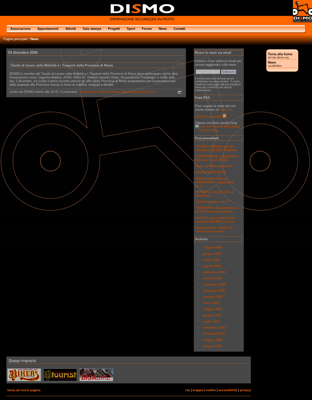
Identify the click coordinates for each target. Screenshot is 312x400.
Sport (131, 29)
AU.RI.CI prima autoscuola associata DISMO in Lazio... (216, 219)
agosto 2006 (212, 266)
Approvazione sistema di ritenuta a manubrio (214, 229)
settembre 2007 (214, 327)
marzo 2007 (211, 303)
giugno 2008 (212, 346)
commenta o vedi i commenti (101, 92)
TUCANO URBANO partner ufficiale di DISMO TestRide (215, 148)
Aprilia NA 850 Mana (210, 172)
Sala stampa (92, 29)
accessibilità (227, 390)
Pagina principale (15, 39)
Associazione (20, 29)
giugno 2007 (212, 315)
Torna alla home (280, 55)
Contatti (179, 29)
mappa (198, 390)
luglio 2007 (211, 321)
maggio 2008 (212, 340)
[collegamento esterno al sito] (24, 381)
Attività (70, 29)
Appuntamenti (47, 29)
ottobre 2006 (212, 278)
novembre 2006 (214, 284)
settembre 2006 (214, 272)
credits (210, 390)
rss (187, 390)
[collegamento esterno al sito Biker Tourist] (60, 381)
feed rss (226, 109)
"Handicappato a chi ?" (212, 202)
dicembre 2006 (214, 290)
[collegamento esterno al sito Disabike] (96, 381)
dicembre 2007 (214, 333)
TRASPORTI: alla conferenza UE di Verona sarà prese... (216, 209)
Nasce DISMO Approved (213, 166)
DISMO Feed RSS (209, 117)
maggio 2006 (212, 247)
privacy (245, 390)
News (275, 64)
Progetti (114, 29)
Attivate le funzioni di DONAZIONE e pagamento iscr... (214, 182)
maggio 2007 (212, 309)
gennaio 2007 (213, 297)
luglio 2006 (211, 260)
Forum (147, 29)
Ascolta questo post (141, 92)
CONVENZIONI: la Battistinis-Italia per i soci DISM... (217, 158)
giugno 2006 (212, 254)
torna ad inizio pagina (23, 390)
